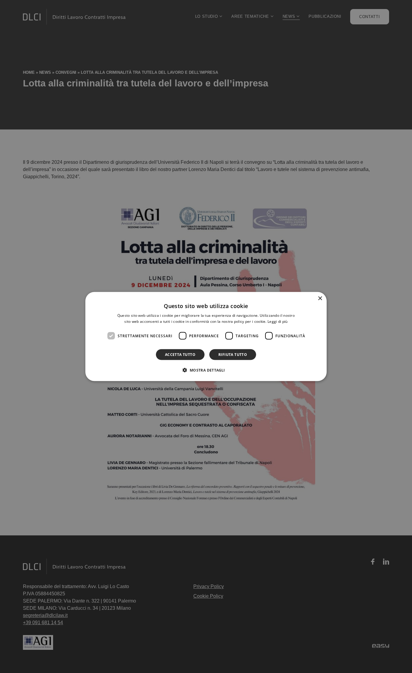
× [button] (320, 298)
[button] (206, 370)
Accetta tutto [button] (180, 354)
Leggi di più (278, 321)
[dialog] (206, 336)
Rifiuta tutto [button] (232, 354)
